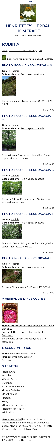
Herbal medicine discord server (19, 353)
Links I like (8, 412)
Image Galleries (11, 390)
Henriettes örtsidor (13, 409)
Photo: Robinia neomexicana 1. (27, 258)
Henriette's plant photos (22, 51)
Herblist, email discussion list (17, 357)
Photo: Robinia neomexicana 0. (27, 65)
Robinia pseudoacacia (32, 128)
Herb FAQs (9, 371)
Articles (7, 375)
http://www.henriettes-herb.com (19, 437)
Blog (5, 401)
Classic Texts (9, 379)
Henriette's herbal (12, 419)
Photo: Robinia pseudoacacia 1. (27, 213)
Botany (7, 397)
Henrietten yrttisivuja (14, 405)
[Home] (28, 13)
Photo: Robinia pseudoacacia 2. (28, 170)
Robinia (15, 71)
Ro (40, 51)
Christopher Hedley (13, 386)
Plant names (10, 394)
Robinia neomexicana (32, 74)
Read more (48, 110)
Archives (7, 383)
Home (4, 51)
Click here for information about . (29, 59)
